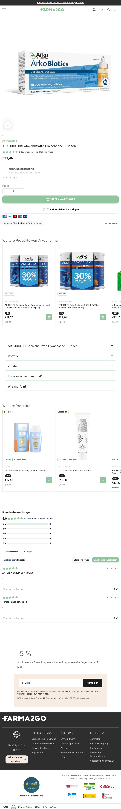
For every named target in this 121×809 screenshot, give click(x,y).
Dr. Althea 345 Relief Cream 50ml (75, 470)
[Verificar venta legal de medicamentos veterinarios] (72, 796)
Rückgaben (96, 748)
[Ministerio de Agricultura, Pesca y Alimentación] (89, 796)
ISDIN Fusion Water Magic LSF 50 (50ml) (25, 470)
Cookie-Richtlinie (40, 748)
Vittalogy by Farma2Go (102, 761)
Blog (63, 757)
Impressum (37, 752)
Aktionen (65, 748)
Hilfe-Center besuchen (15, 759)
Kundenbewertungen (72, 752)
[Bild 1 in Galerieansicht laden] (2, 135)
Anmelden (92, 682)
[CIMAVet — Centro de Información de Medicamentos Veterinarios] (107, 786)
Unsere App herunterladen (97, 754)
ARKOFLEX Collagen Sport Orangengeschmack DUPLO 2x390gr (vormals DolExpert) (27, 306)
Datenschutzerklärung (43, 743)
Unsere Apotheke (70, 743)
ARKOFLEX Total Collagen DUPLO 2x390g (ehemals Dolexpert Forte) (79, 306)
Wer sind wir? (68, 739)
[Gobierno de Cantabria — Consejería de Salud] (107, 796)
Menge (5, 186)
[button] (94, 9)
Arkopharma (9, 140)
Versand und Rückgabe (44, 739)
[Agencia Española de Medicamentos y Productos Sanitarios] (72, 786)
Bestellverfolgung (99, 743)
